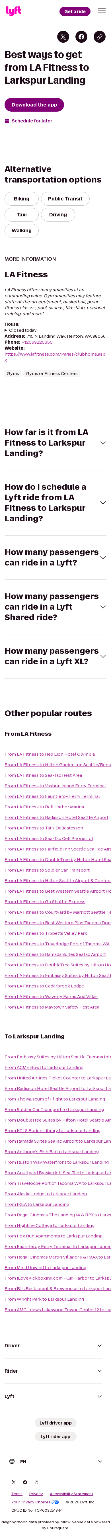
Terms (16, 1494)
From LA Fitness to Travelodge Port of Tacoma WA (57, 944)
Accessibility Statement (71, 1494)
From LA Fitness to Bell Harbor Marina (44, 807)
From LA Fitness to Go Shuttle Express (45, 902)
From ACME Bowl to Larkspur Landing (44, 1067)
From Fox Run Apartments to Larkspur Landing (53, 1236)
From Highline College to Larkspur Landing (49, 1225)
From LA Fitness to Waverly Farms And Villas (51, 996)
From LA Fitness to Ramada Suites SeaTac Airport (55, 954)
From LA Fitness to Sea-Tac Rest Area (43, 775)
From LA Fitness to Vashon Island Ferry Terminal (55, 786)
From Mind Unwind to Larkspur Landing (45, 1267)
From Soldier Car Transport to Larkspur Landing (54, 1109)
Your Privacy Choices (30, 1502)
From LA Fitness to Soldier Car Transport (47, 870)
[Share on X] (63, 37)
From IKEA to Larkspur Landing (37, 1204)
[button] (101, 10)
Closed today (23, 330)
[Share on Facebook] (81, 37)
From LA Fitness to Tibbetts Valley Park (46, 933)
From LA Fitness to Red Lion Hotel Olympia (50, 754)
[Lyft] (14, 11)
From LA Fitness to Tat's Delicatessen (44, 828)
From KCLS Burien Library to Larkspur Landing (52, 1131)
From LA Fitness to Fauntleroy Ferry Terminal (52, 796)
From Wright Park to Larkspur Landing (44, 1299)
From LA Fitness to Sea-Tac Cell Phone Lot (49, 838)
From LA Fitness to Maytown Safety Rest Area (52, 1007)
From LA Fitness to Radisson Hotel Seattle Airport (56, 817)
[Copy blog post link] (99, 37)
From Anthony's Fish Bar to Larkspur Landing (52, 1152)
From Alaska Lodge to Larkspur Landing (46, 1194)
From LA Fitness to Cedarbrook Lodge (44, 986)
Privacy (36, 1494)
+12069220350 (37, 342)
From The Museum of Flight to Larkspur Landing (55, 1099)
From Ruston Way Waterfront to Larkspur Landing (57, 1162)
